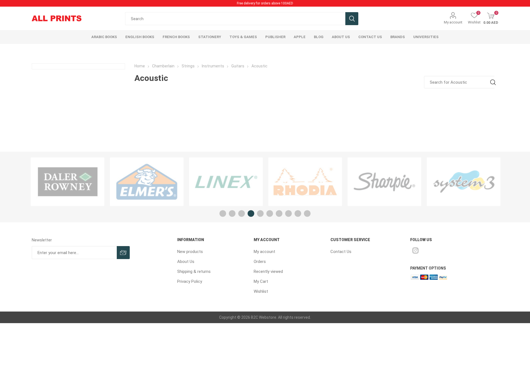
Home (139, 66)
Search (351, 18)
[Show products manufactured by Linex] (226, 181)
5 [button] (260, 213)
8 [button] (288, 213)
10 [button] (307, 213)
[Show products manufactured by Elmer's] (147, 181)
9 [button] (298, 213)
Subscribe (123, 252)
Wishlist (261, 291)
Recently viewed (268, 271)
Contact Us (340, 251)
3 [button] (241, 213)
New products (190, 251)
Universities (426, 37)
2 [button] (232, 213)
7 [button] (279, 213)
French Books (176, 37)
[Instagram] (415, 250)
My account (453, 22)
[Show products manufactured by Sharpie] (384, 181)
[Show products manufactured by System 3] (463, 181)
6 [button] (269, 213)
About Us (185, 261)
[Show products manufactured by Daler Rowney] (67, 181)
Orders (260, 261)
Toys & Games (243, 37)
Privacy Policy (189, 281)
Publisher (275, 37)
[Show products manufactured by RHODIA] (305, 181)
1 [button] (222, 213)
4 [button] (251, 213)
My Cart (261, 281)
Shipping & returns (194, 271)
